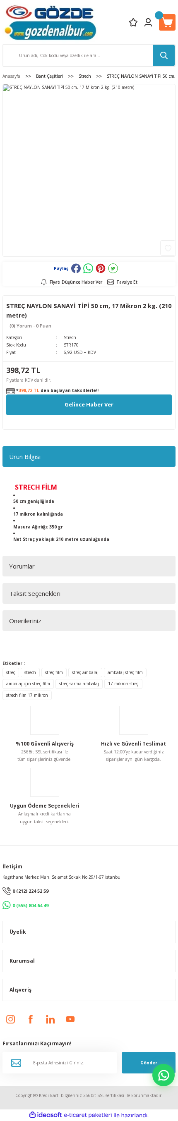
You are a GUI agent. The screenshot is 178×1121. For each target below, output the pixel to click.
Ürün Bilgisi (25, 456)
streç (10, 672)
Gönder (148, 1063)
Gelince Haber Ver (89, 404)
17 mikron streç (123, 683)
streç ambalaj (85, 672)
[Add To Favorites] (168, 248)
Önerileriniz (25, 621)
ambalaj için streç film (28, 683)
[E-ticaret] (88, 1115)
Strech (70, 337)
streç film (54, 672)
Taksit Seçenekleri (34, 593)
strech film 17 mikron (27, 695)
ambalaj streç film (125, 672)
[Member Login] (148, 22)
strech (30, 672)
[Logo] (50, 22)
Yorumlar (22, 566)
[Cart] (167, 22)
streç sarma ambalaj (79, 683)
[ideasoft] (45, 1115)
